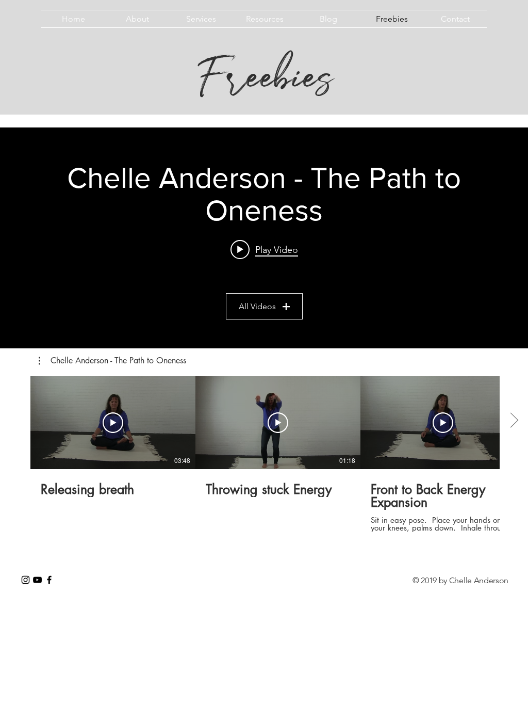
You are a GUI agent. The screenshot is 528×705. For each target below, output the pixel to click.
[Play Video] (113, 422)
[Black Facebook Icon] (49, 579)
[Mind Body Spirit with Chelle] (25, 579)
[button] (112, 360)
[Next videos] (514, 420)
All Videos (257, 306)
